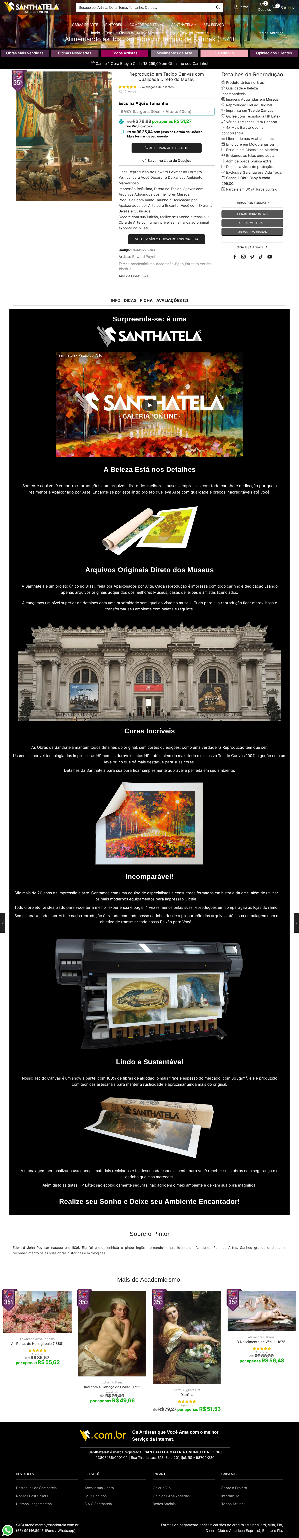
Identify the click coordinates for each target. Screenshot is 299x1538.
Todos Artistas (124, 53)
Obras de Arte (85, 25)
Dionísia (186, 1395)
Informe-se (230, 1496)
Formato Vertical (199, 264)
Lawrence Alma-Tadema (37, 1339)
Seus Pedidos (95, 1496)
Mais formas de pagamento (147, 136)
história (125, 269)
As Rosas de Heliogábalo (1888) (37, 1344)
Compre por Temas (146, 25)
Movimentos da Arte (174, 53)
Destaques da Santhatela (36, 1488)
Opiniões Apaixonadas (171, 1496)
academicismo (143, 264)
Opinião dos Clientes (274, 53)
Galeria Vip (224, 53)
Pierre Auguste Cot (186, 1390)
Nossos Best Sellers (32, 1496)
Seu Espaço (214, 25)
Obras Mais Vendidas (25, 53)
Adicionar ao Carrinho (168, 148)
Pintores (113, 25)
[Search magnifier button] (218, 7)
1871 (144, 276)
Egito (179, 264)
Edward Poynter (145, 257)
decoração (165, 264)
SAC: (48, 1525)
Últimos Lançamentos (34, 1504)
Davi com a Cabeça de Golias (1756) (112, 1387)
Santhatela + (183, 25)
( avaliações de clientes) (156, 87)
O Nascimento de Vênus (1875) (261, 1342)
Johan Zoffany (112, 1382)
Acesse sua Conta (99, 1488)
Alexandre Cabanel (261, 1337)
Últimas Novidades (74, 53)
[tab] (116, 300)
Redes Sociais (164, 1504)
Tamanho (158, 103)
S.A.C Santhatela (98, 1504)
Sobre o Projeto (234, 1488)
